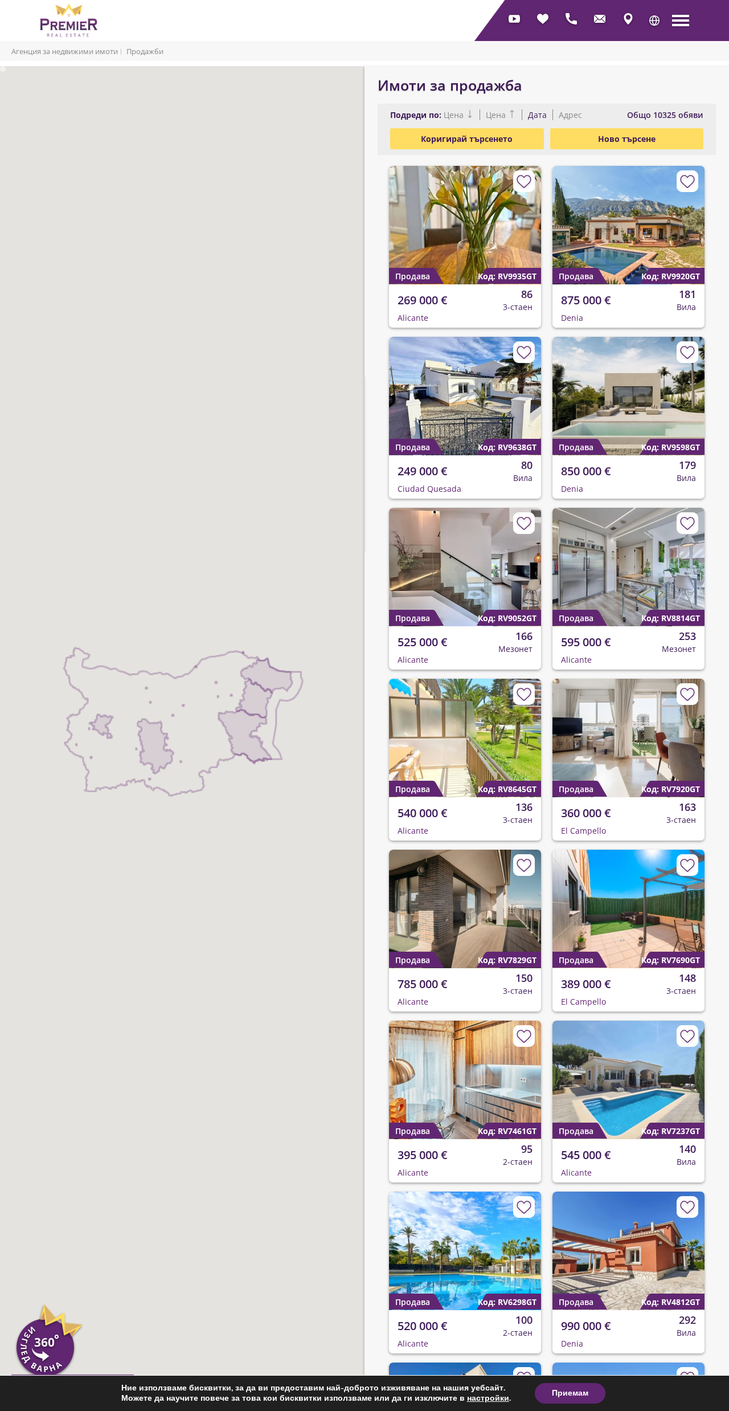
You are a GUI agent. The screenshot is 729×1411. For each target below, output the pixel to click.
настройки (488, 1398)
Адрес (569, 114)
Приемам (570, 1393)
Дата (537, 114)
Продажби (144, 51)
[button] (654, 20)
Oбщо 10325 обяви (665, 114)
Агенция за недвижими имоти (64, 51)
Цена (455, 114)
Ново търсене (627, 138)
